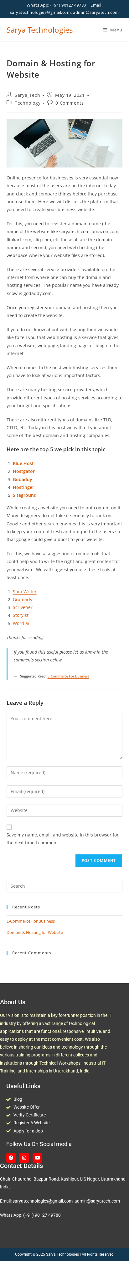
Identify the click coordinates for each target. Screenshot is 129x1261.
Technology (27, 103)
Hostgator (24, 471)
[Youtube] (37, 1158)
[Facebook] (11, 1158)
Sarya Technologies (40, 30)
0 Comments (69, 103)
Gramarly (22, 599)
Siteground (25, 495)
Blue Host (23, 463)
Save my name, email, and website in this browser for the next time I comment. (63, 839)
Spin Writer (25, 592)
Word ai (21, 623)
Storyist (20, 615)
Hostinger (23, 487)
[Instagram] (24, 1158)
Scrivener (23, 607)
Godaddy (22, 479)
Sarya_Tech (27, 95)
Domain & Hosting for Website (35, 932)
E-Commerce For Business (68, 676)
